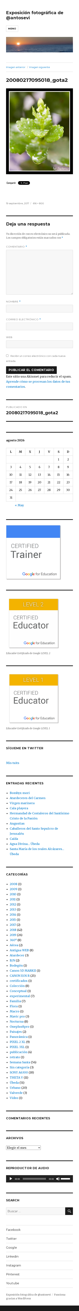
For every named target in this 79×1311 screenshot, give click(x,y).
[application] (39, 1178)
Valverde (16, 1093)
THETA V (16, 1077)
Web (9, 337)
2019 (13, 935)
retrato (15, 1057)
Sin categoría (19, 1067)
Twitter (11, 1238)
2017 (13, 925)
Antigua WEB (19, 950)
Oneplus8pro (19, 1026)
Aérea (14, 945)
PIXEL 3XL (17, 1047)
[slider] (66, 1178)
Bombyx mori (20, 793)
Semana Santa (20, 1062)
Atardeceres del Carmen (27, 798)
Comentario (16, 246)
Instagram (13, 1265)
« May (19, 505)
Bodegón (16, 965)
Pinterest (13, 1274)
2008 (13, 884)
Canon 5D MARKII (23, 970)
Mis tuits (12, 763)
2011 (13, 899)
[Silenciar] (58, 1179)
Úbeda (14, 1082)
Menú (12, 28)
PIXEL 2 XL (17, 1042)
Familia (15, 1001)
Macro (14, 1011)
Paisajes (16, 1031)
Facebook (13, 1230)
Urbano (15, 1087)
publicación (18, 1052)
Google (11, 1247)
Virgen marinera (22, 803)
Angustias (17, 823)
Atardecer (17, 955)
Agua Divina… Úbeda (25, 844)
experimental (20, 996)
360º (13, 940)
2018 (13, 930)
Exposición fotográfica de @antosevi (28, 1294)
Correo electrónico (23, 319)
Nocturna (17, 1021)
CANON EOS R (20, 975)
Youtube (12, 1283)
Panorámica (19, 1037)
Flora (14, 1006)
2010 (13, 894)
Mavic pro (17, 1016)
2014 (13, 914)
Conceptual (18, 991)
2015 (13, 919)
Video (14, 1098)
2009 (13, 889)
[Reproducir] (11, 1179)
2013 (13, 909)
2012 (13, 904)
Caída (14, 839)
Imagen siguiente (39, 67)
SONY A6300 (19, 1072)
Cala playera (19, 808)
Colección (17, 986)
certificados (19, 981)
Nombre (13, 301)
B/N (12, 960)
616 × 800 (38, 203)
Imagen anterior (15, 67)
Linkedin (12, 1256)
